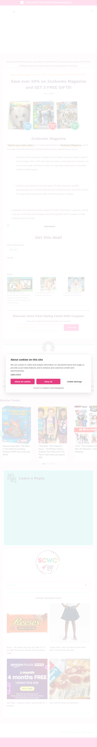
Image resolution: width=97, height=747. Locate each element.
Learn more (16, 374)
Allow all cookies (23, 381)
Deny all (48, 381)
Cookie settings (74, 381)
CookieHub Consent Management (53, 388)
